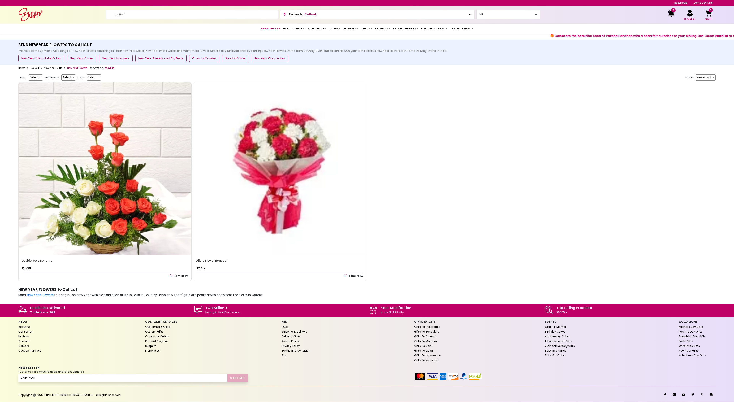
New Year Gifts (688, 351)
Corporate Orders (157, 336)
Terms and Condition (296, 351)
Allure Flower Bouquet (211, 261)
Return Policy (290, 341)
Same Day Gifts (703, 3)
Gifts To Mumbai (425, 341)
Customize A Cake (157, 327)
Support (150, 346)
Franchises (152, 351)
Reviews (23, 336)
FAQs (285, 327)
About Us (24, 327)
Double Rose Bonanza (37, 261)
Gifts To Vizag (423, 351)
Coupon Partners (29, 351)
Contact (24, 341)
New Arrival (704, 77)
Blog (284, 355)
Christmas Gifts (689, 346)
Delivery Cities (291, 336)
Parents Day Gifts (690, 331)
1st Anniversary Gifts (558, 341)
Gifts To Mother (555, 327)
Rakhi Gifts (686, 341)
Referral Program (156, 341)
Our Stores (25, 331)
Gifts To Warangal (426, 360)
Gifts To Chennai (425, 336)
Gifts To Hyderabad (427, 327)
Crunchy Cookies (204, 58)
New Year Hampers (116, 58)
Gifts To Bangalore (426, 331)
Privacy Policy (291, 346)
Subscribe (237, 378)
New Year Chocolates (269, 58)
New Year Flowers (40, 295)
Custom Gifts (154, 331)
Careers (23, 346)
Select (34, 77)
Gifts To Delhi (423, 346)
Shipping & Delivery (294, 331)
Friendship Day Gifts (692, 336)
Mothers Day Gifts (691, 327)
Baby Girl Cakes (555, 355)
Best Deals (681, 3)
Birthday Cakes (555, 331)
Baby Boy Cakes (555, 351)
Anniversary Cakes (557, 336)
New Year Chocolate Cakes (41, 58)
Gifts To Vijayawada (427, 355)
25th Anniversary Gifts (560, 346)
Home (21, 68)
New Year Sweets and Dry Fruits (161, 58)
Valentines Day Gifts (692, 355)
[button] (271, 28)
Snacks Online (235, 58)
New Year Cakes (81, 58)
